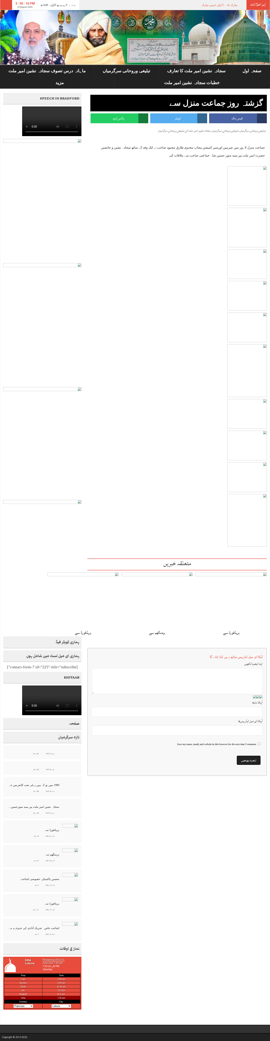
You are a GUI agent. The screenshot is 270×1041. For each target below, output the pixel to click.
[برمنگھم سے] (157, 600)
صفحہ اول (252, 70)
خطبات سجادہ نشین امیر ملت (192, 82)
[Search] (6, 4)
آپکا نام (257, 702)
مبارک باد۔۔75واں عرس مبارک (220, 5)
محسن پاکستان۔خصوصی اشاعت (40, 879)
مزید (60, 82)
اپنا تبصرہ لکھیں (253, 664)
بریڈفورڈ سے (231, 632)
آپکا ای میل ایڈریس (250, 721)
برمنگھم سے (157, 632)
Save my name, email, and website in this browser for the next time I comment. (216, 744)
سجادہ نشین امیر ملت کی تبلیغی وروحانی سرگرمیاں (184, 131)
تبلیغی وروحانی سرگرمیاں (126, 70)
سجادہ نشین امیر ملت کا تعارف (196, 70)
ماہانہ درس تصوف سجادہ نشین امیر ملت (47, 70)
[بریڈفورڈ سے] (231, 600)
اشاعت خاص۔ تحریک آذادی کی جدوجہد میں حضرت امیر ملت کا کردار (33, 928)
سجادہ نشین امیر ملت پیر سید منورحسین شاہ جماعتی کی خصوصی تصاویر (33, 806)
